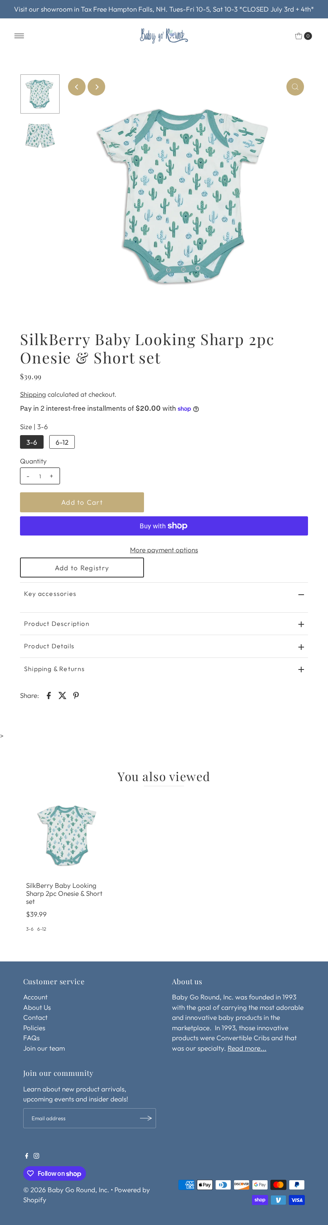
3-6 (31, 442)
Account (35, 997)
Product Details (49, 646)
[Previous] (77, 87)
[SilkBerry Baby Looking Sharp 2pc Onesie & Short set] (68, 835)
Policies (34, 1027)
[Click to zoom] (295, 87)
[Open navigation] (19, 36)
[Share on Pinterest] (76, 695)
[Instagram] (36, 1156)
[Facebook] (26, 1156)
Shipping (33, 394)
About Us (37, 1007)
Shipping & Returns (54, 669)
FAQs (31, 1037)
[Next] (96, 87)
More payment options (164, 550)
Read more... (247, 1048)
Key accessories (50, 594)
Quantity (33, 461)
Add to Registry (82, 568)
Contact (35, 1017)
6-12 (62, 442)
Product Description (57, 623)
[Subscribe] (146, 1118)
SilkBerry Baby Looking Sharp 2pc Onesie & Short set (64, 893)
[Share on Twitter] (62, 695)
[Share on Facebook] (49, 695)
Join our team (44, 1048)
